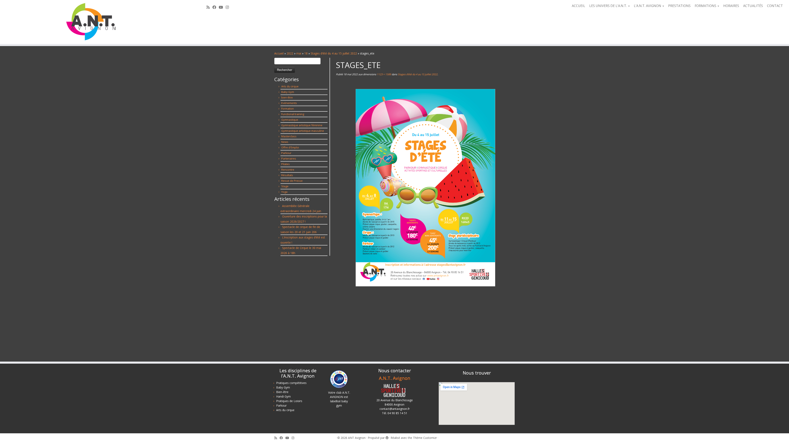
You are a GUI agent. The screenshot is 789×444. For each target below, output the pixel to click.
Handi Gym (283, 396)
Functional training (292, 114)
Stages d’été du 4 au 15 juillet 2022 (334, 53)
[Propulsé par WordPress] (386, 437)
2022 (290, 53)
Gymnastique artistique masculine (302, 131)
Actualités (753, 5)
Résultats (287, 175)
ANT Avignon (357, 438)
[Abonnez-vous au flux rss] (209, 7)
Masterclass (288, 136)
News (284, 142)
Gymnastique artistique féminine (301, 125)
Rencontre (287, 169)
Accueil (578, 5)
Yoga (284, 192)
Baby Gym (287, 92)
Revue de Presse (292, 181)
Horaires (731, 5)
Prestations (679, 5)
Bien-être (282, 392)
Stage (284, 186)
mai (298, 53)
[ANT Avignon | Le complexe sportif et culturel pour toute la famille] (91, 22)
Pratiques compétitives (291, 383)
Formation (287, 108)
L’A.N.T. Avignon (648, 5)
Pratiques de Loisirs (289, 401)
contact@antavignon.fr (395, 409)
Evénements (289, 103)
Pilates (285, 164)
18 (306, 53)
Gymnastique (289, 119)
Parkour (286, 153)
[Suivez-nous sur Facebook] (215, 7)
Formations (706, 5)
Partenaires (288, 158)
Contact (775, 5)
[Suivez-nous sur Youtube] (222, 7)
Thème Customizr (425, 438)
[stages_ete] (425, 187)
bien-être (287, 97)
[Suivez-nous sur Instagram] (229, 7)
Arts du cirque (290, 86)
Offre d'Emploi (290, 147)
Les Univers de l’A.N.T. (608, 5)
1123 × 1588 (383, 74)
